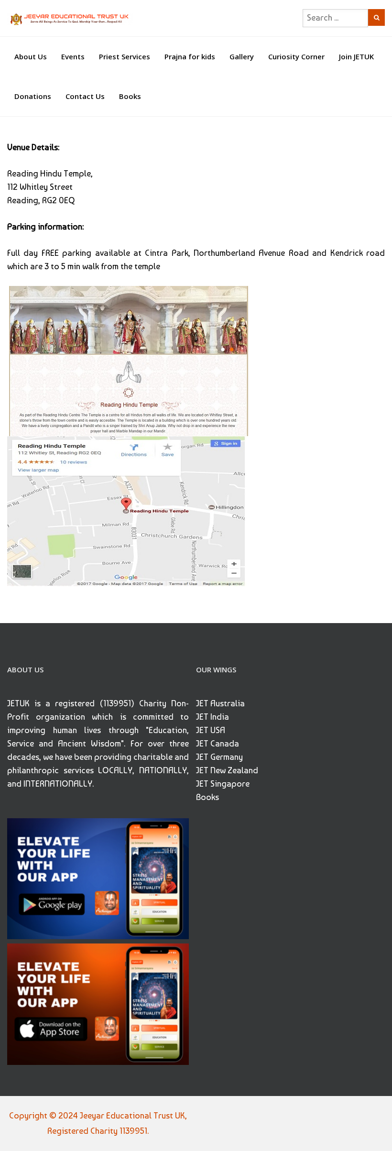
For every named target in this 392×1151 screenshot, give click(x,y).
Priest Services (124, 56)
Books (130, 96)
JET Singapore (223, 783)
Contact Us (85, 96)
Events (73, 56)
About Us (30, 56)
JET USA (210, 730)
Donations (32, 96)
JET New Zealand (227, 770)
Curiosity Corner (296, 56)
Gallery (241, 56)
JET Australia (220, 703)
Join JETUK (356, 56)
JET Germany (219, 757)
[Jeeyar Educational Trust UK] (70, 18)
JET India (212, 717)
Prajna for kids (189, 56)
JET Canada (217, 743)
